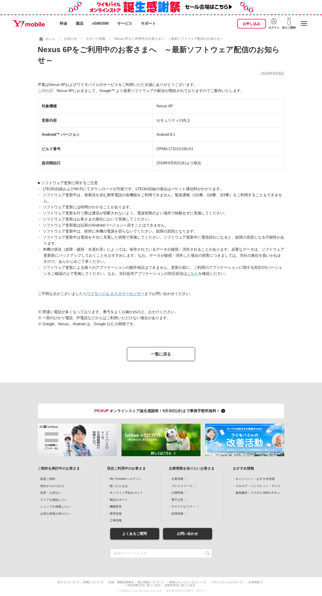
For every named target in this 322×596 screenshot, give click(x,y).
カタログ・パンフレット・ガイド (258, 486)
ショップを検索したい (55, 506)
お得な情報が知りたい (55, 513)
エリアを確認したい (53, 500)
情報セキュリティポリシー (185, 582)
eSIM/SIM (100, 23)
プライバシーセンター (225, 582)
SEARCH (208, 553)
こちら (192, 273)
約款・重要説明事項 (121, 582)
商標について (91, 582)
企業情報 (177, 479)
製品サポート (119, 500)
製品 (80, 23)
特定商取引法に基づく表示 (144, 585)
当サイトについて (68, 582)
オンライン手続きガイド (126, 492)
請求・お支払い (50, 492)
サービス (124, 23)
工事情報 (116, 520)
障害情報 (116, 513)
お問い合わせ (187, 534)
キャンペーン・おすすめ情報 (255, 479)
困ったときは (119, 486)
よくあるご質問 (134, 534)
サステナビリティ (183, 506)
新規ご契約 (47, 479)
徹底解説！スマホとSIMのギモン (257, 492)
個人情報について (149, 582)
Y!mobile (29, 23)
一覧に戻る (161, 354)
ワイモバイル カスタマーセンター (115, 293)
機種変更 (116, 506)
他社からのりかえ (52, 486)
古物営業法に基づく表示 (180, 585)
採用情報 (177, 513)
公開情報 (177, 492)
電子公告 (177, 500)
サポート (148, 23)
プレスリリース (181, 486)
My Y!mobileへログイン (126, 479)
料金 (63, 23)
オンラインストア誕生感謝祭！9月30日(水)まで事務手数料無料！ (157, 411)
